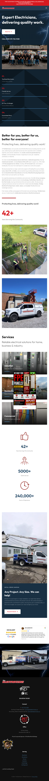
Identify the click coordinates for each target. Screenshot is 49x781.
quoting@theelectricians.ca (31, 709)
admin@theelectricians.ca (34, 711)
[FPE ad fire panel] (25, 372)
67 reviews (13, 634)
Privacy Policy (35, 776)
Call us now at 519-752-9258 (24, 4)
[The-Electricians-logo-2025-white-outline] (8, 7)
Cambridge (24, 763)
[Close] (34, 373)
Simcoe (24, 759)
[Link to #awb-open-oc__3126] (46, 8)
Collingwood (24, 764)
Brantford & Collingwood (35, 1)
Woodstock (24, 757)
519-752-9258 (25, 707)
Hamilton (24, 761)
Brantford (24, 755)
